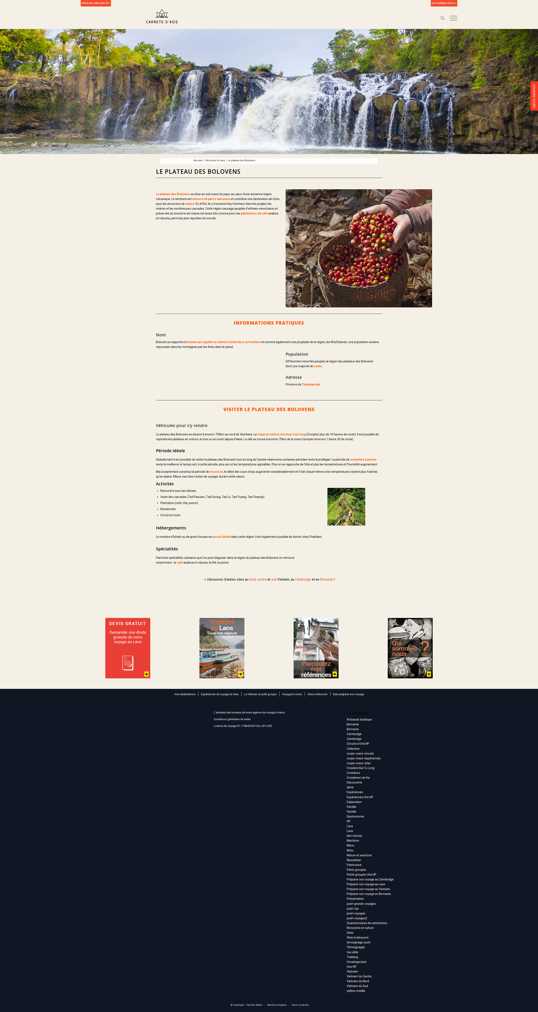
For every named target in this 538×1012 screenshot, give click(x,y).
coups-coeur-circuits (360, 753)
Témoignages (356, 947)
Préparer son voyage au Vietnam (368, 889)
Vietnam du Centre (359, 976)
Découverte (354, 782)
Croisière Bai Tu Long (360, 768)
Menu (350, 845)
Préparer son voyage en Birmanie (369, 894)
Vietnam (352, 971)
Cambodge (303, 579)
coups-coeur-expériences (364, 758)
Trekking (352, 957)
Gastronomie (355, 816)
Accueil (198, 160)
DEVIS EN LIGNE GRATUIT (96, 3)
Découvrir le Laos (215, 160)
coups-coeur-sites (359, 763)
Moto (350, 850)
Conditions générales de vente (232, 719)
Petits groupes (356, 869)
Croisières (353, 772)
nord (252, 579)
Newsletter (354, 860)
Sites (350, 932)
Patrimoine (354, 865)
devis (350, 787)
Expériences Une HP (360, 797)
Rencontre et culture (360, 928)
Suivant (428, 248)
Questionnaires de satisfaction (367, 923)
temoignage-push (359, 942)
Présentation (355, 898)
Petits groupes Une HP (361, 874)
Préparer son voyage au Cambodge (370, 879)
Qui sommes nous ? (444, 3)
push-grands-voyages (361, 903)
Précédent (290, 248)
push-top (353, 908)
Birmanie (326, 579)
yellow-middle (356, 990)
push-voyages (356, 913)
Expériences (355, 792)
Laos (350, 826)
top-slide (352, 952)
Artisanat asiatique (359, 719)
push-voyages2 (357, 918)
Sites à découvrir (358, 937)
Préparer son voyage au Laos (366, 884)
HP (349, 821)
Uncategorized (356, 962)
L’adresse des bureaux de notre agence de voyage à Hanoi (249, 712)
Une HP (351, 966)
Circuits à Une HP (358, 743)
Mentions (353, 840)
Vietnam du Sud (357, 986)
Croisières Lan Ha (358, 777)
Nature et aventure (359, 855)
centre (261, 579)
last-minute (354, 835)
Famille (351, 806)
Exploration (354, 802)
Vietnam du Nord (358, 981)
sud (274, 579)
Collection (353, 748)
